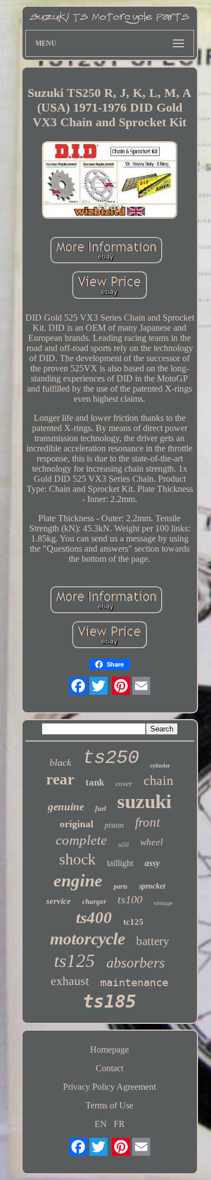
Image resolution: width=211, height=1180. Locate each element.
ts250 (111, 758)
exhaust (70, 981)
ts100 (130, 899)
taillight (120, 863)
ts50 (123, 844)
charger (94, 901)
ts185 (109, 1001)
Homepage (109, 1049)
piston (114, 825)
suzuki (144, 802)
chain (158, 780)
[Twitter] (98, 686)
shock (77, 859)
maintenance (134, 982)
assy (152, 863)
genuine (66, 807)
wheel (151, 842)
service (58, 901)
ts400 (94, 917)
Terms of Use (109, 1105)
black (60, 762)
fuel (100, 809)
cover (123, 783)
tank (95, 782)
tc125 (133, 921)
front (147, 822)
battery (152, 941)
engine (77, 880)
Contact (109, 1068)
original (76, 823)
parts (121, 886)
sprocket (152, 886)
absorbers (135, 963)
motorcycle (87, 938)
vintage (163, 902)
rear (60, 779)
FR (119, 1124)
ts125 (74, 961)
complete (81, 840)
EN (101, 1124)
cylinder (160, 765)
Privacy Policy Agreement (109, 1087)
